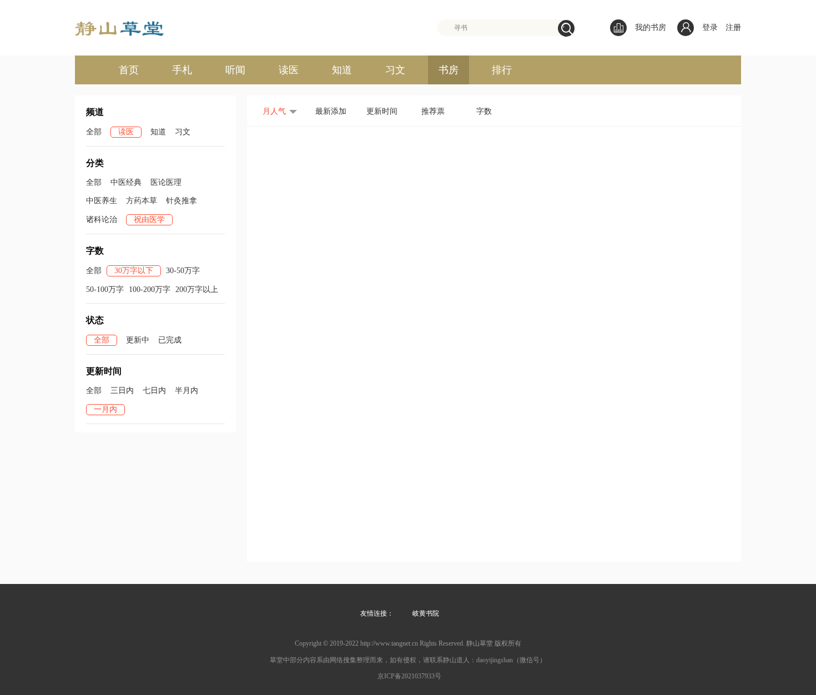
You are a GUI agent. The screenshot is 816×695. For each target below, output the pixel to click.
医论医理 (166, 182)
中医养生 (101, 201)
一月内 (105, 409)
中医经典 (126, 182)
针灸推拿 (181, 201)
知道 (342, 69)
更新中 (137, 340)
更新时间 (381, 111)
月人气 (274, 111)
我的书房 (650, 27)
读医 (289, 69)
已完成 (170, 340)
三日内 (122, 390)
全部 (94, 132)
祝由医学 (149, 219)
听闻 (235, 69)
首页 (129, 69)
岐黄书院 (425, 613)
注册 (733, 27)
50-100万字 (105, 289)
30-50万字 (183, 270)
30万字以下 (133, 270)
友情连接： (377, 613)
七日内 (154, 390)
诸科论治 (101, 219)
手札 (182, 69)
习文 (395, 69)
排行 (502, 69)
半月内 (186, 390)
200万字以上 (196, 289)
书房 (449, 69)
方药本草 (141, 201)
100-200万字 (149, 289)
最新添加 (330, 111)
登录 (710, 27)
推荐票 (433, 111)
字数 (484, 111)
